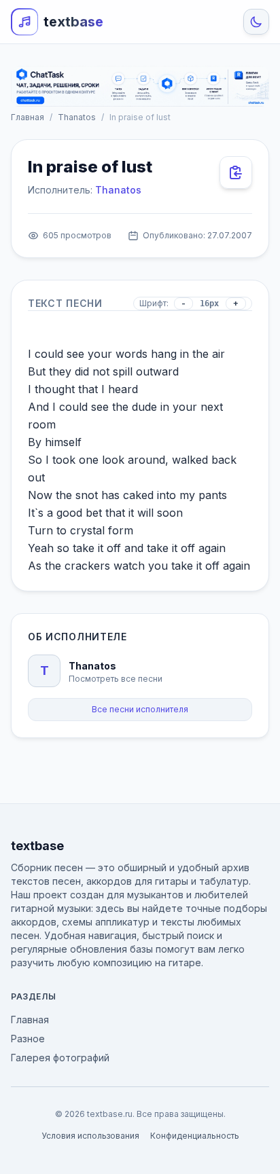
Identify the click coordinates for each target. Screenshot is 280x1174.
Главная (27, 117)
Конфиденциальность (194, 1136)
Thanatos (77, 117)
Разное (28, 1038)
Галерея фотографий (60, 1057)
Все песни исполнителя (140, 709)
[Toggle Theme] (256, 22)
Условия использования (90, 1136)
